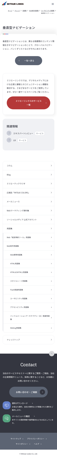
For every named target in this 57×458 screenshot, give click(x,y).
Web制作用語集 (34, 11)
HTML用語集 (15, 263)
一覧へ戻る (29, 60)
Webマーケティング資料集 (18, 210)
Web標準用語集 (16, 254)
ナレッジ (17, 11)
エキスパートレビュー (28, 133)
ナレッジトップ (13, 339)
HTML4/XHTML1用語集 (19, 272)
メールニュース (13, 201)
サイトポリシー (22, 444)
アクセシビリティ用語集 (19, 307)
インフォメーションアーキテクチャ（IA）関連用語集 (30, 317)
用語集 (25, 11)
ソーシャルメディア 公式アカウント (22, 219)
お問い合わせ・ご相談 (26, 392)
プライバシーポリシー (35, 438)
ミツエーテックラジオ (16, 183)
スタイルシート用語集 (18, 281)
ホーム (10, 11)
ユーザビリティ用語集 (47, 11)
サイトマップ (16, 438)
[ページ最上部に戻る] (51, 353)
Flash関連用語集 (16, 289)
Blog (9, 174)
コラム (9, 165)
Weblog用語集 (15, 328)
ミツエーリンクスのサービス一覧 (28, 102)
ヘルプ (36, 444)
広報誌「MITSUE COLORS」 (18, 192)
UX (19, 140)
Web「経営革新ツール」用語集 (19, 237)
